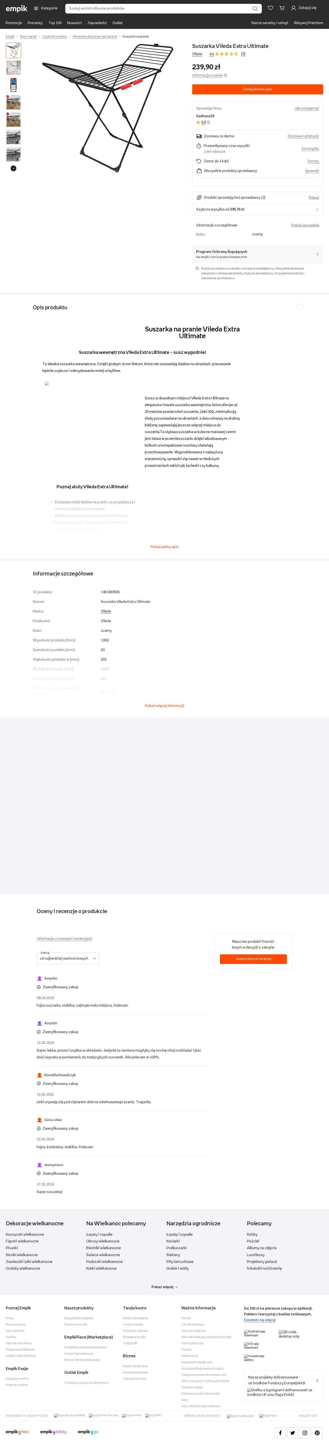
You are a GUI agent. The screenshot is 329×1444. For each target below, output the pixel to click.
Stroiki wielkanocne (22, 1255)
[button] (108, 108)
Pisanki (12, 1248)
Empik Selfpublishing (20, 1356)
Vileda (197, 54)
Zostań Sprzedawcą (78, 1353)
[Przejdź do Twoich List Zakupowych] (270, 8)
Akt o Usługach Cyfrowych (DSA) (205, 1381)
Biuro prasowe (16, 1324)
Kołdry (252, 1234)
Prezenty (35, 23)
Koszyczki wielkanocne (25, 1234)
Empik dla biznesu (135, 1366)
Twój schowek (133, 1324)
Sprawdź (312, 171)
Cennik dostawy (192, 1324)
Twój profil (130, 1343)
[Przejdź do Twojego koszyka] (282, 8)
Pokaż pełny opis (164, 547)
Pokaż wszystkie (305, 225)
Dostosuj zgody (192, 1387)
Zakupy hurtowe (134, 1378)
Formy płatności (192, 1343)
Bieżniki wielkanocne (103, 1248)
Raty (184, 1400)
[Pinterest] (317, 1432)
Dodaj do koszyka (257, 89)
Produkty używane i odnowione (86, 1383)
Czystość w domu (54, 36)
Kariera (11, 1337)
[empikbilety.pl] (53, 1433)
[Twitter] (292, 1432)
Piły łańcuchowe (180, 1262)
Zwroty (186, 1349)
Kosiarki (173, 1241)
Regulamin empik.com (197, 1362)
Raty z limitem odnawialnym (201, 1406)
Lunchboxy (255, 1255)
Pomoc (186, 1318)
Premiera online (17, 1385)
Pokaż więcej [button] (162, 1287)
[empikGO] (88, 1433)
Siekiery (173, 1255)
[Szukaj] (255, 9)
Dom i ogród (28, 36)
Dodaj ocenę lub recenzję (253, 959)
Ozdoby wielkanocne (23, 1268)
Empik (10, 36)
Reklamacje (189, 1356)
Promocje (14, 23)
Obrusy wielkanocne (102, 1241)
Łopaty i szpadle (99, 1234)
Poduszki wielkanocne (104, 1262)
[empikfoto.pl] (17, 1433)
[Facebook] (280, 1432)
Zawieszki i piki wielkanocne (29, 1262)
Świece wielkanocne (103, 1255)
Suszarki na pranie (136, 36)
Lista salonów (15, 1330)
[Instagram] (304, 1432)
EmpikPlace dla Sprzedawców (85, 1347)
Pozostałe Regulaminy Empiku (202, 1368)
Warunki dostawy (193, 1330)
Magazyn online (17, 1378)
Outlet (117, 23)
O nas (10, 1318)
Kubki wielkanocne (101, 1268)
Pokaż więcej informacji (164, 706)
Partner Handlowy (19, 1343)
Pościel (253, 1241)
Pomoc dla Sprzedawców (82, 1360)
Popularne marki (75, 1324)
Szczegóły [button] (310, 149)
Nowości (74, 23)
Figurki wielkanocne (22, 1241)
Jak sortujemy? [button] (307, 108)
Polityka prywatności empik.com (204, 1375)
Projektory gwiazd (262, 1262)
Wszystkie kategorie (78, 1318)
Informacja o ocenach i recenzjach (64, 939)
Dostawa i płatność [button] (303, 136)
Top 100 (54, 23)
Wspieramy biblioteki (20, 1349)
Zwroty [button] (313, 161)
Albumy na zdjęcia (261, 1248)
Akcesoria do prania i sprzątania (94, 36)
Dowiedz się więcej (260, 1320)
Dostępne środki (134, 1337)
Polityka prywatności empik (200, 1393)
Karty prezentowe (135, 1372)
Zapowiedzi (97, 23)
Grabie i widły (177, 1268)
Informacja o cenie (207, 75)
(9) (243, 54)
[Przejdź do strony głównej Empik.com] (17, 8)
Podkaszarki (176, 1248)
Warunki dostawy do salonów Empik (206, 1337)
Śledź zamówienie (135, 1318)
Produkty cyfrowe (135, 1330)
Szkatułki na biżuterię (264, 1268)
